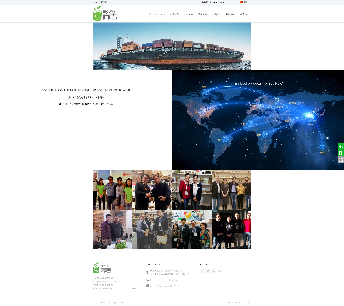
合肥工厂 (103, 2)
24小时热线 (155, 285)
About (250, 302)
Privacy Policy (232, 302)
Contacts (242, 302)
